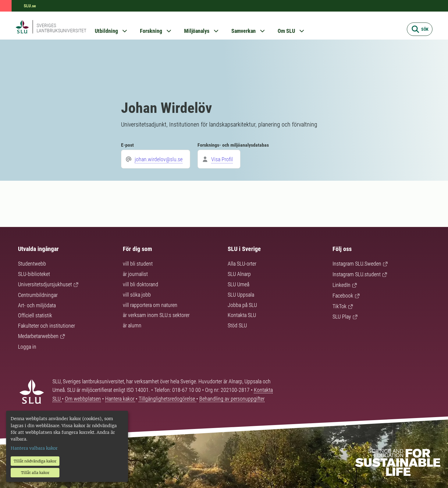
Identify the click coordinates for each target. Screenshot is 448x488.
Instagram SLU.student (356, 274)
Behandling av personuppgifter (232, 399)
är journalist (135, 274)
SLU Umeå (238, 284)
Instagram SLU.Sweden (356, 263)
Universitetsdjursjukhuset (45, 284)
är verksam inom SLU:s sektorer (156, 315)
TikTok (339, 306)
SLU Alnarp (239, 274)
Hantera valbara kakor (34, 448)
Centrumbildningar (38, 295)
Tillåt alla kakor (35, 472)
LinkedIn (341, 285)
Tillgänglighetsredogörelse (167, 399)
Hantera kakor (120, 399)
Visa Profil (222, 159)
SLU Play (341, 316)
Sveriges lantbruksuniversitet (61, 28)
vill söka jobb (137, 294)
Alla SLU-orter (242, 263)
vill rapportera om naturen (150, 305)
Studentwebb (32, 263)
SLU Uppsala (241, 294)
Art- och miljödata (37, 305)
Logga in (27, 346)
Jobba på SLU (242, 305)
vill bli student (138, 263)
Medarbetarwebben (38, 336)
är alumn (132, 325)
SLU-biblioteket (34, 274)
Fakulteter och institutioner (46, 325)
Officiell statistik (35, 315)
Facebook (342, 295)
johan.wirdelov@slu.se (159, 159)
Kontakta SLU (242, 315)
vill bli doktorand (140, 284)
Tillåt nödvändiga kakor (35, 461)
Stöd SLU (237, 325)
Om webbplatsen (83, 399)
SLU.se (30, 5)
